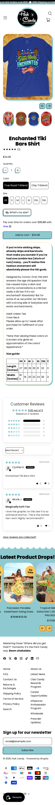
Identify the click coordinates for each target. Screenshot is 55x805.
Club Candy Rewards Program (37, 683)
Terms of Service (13, 699)
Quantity (8, 163)
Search (7, 709)
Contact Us (10, 679)
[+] (17, 170)
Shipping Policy (12, 693)
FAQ (5, 674)
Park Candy (18, 758)
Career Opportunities (39, 693)
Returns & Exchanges (9, 686)
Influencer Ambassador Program (38, 704)
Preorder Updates (36, 720)
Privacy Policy (11, 704)
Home (6, 669)
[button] (50, 13)
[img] (13, 462)
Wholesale (37, 713)
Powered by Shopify (37, 758)
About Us (36, 669)
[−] (5, 170)
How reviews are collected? (19, 537)
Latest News (38, 674)
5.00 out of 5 (35, 410)
